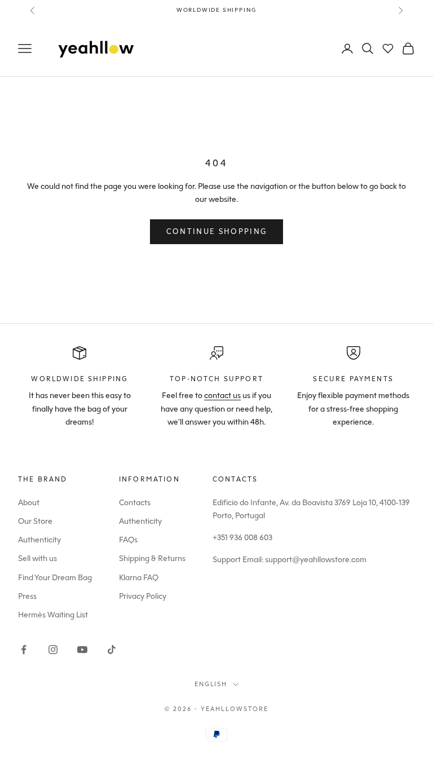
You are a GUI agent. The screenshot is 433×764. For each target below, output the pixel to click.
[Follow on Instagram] (53, 649)
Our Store (35, 521)
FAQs (128, 540)
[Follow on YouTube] (82, 649)
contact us (222, 395)
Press (27, 596)
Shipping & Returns (152, 558)
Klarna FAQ (138, 577)
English (211, 684)
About (28, 502)
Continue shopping (216, 231)
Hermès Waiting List (53, 615)
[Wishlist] (388, 48)
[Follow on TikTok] (111, 649)
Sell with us (37, 558)
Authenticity (39, 540)
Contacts (135, 502)
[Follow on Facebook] (23, 649)
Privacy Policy (142, 596)
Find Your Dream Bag (55, 577)
